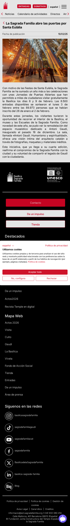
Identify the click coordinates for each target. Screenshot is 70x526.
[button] (8, 246)
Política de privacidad (56, 245)
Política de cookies (36, 262)
